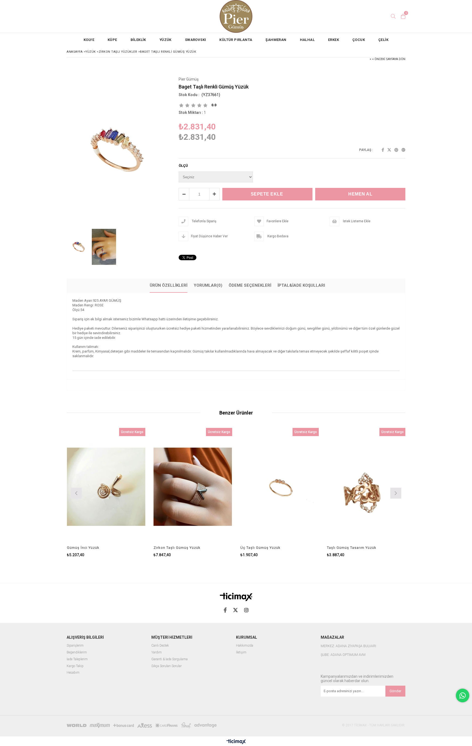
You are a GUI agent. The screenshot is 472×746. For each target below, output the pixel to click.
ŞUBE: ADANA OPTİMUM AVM (343, 655)
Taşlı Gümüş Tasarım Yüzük (351, 548)
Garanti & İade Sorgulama (169, 659)
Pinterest (396, 149)
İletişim (241, 652)
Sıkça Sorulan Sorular (166, 666)
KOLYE (89, 40)
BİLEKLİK (138, 40)
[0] (403, 16)
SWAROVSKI (195, 40)
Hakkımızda (244, 645)
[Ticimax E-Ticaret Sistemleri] (236, 742)
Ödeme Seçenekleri (250, 285)
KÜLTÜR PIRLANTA (235, 40)
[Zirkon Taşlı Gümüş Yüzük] (193, 487)
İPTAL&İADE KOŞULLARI (301, 285)
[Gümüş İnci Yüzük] (106, 487)
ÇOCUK (358, 40)
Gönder (395, 691)
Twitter (389, 149)
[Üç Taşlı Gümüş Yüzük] (279, 487)
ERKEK (333, 40)
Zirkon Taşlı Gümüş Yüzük (177, 548)
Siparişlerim (75, 645)
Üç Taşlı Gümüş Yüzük (260, 548)
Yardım (156, 652)
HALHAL (307, 40)
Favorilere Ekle (106, 492)
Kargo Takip (75, 666)
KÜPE (112, 40)
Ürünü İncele (125, 492)
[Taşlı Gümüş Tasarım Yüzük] (366, 487)
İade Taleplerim (77, 659)
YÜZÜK (166, 40)
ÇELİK (383, 40)
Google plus (403, 149)
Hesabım (73, 672)
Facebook (383, 149)
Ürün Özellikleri (168, 285)
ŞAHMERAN (276, 40)
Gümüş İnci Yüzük (83, 548)
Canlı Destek (160, 645)
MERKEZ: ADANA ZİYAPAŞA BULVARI (348, 646)
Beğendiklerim (77, 652)
